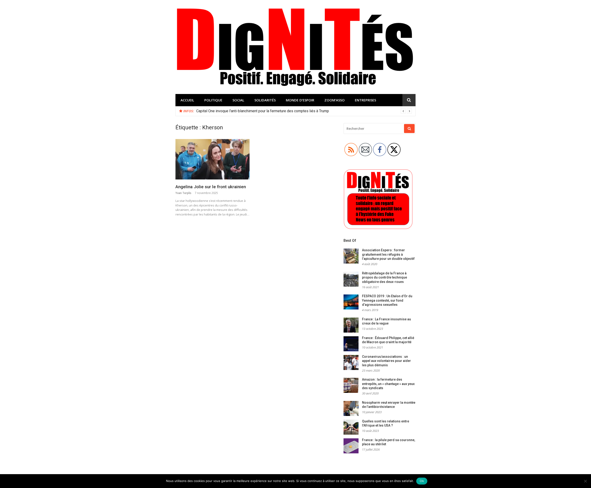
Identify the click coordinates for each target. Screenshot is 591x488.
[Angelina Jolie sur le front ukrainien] (212, 159)
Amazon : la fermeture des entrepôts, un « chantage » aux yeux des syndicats (388, 384)
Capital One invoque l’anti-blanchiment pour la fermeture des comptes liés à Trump (262, 111)
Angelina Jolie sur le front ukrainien (210, 186)
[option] (304, 111)
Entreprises (365, 100)
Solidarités (265, 100)
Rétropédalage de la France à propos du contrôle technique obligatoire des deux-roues (384, 277)
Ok (422, 481)
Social (238, 100)
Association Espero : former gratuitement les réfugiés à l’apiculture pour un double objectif (388, 254)
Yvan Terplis (183, 193)
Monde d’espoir (300, 100)
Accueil (187, 100)
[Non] (585, 481)
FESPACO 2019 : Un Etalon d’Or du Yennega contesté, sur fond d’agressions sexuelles (387, 300)
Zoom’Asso (334, 100)
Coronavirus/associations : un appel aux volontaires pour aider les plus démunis (386, 361)
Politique (213, 100)
